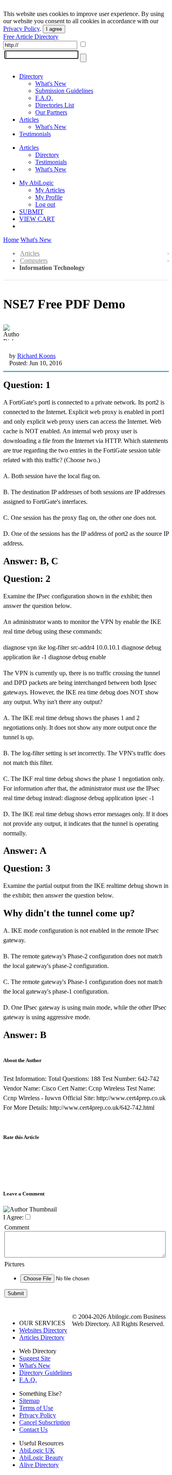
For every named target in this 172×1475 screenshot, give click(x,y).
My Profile (48, 197)
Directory (31, 76)
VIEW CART (37, 218)
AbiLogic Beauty (41, 1457)
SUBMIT (31, 211)
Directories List (54, 105)
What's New (50, 83)
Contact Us (33, 1429)
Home (11, 239)
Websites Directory (43, 1330)
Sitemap (29, 1400)
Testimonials (35, 134)
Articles (29, 119)
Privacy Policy (21, 28)
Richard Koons (36, 355)
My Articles (50, 190)
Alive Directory (39, 1464)
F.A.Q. (44, 98)
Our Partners (51, 112)
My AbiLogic (36, 182)
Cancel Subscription (44, 1422)
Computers (34, 260)
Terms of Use (36, 1408)
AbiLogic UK (37, 1450)
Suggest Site (34, 1358)
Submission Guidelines (64, 90)
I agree (54, 29)
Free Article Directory (30, 36)
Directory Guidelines (45, 1372)
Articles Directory (41, 1337)
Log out (45, 204)
